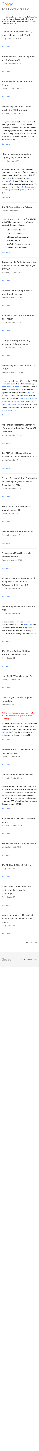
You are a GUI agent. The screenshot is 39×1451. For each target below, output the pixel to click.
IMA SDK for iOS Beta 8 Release (16, 865)
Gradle (8, 139)
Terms (35, 960)
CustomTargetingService (28, 187)
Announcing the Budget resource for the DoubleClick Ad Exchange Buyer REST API (19, 265)
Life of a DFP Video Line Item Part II (18, 676)
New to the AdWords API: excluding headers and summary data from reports (18, 918)
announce (5, 732)
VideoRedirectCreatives (10, 387)
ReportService (12, 190)
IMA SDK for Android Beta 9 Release (19, 843)
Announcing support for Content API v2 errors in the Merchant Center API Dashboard (19, 428)
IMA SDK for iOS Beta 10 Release (17, 207)
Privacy (29, 960)
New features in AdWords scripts (17, 531)
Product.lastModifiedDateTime (13, 404)
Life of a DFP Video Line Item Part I (18, 774)
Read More (6, 47)
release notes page (9, 410)
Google (23, 960)
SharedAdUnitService (15, 390)
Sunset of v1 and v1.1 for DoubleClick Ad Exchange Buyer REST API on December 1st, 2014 (19, 481)
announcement (29, 625)
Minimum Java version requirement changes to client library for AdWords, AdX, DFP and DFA (18, 581)
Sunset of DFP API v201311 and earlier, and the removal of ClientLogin (16, 890)
